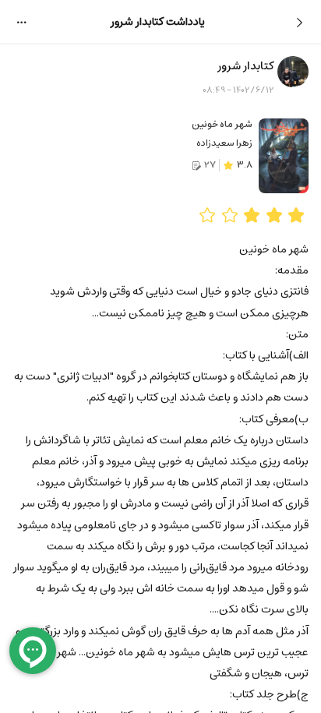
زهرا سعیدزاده (224, 143)
